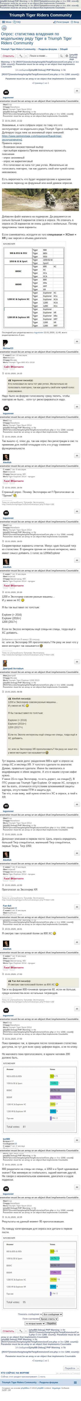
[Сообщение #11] (3, 974)
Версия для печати (4, 28)
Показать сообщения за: (30, 1314)
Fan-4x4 (7, 906)
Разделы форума (49, 1382)
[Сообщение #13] (3, 1165)
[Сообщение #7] (3, 692)
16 (16, 908)
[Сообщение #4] (3, 488)
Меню (8, 22)
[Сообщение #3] (3, 437)
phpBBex (25, 1388)
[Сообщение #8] (3, 834)
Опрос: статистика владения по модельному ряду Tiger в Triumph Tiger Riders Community (36, 38)
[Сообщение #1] (3, 121)
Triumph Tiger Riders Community (40, 15)
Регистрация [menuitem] (62, 22)
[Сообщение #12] (3, 1039)
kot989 (6, 1139)
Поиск (61, 56)
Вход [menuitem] (76, 22)
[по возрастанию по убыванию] (35, 1323)
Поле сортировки (31, 1319)
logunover (38, 332)
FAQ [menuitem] (18, 22)
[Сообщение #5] (3, 541)
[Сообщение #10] (3, 929)
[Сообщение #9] (3, 885)
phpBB (40, 1388)
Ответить (8, 56)
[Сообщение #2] (3, 373)
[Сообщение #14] (3, 1217)
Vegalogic (56, 1388)
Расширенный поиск (67, 56)
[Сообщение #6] (3, 592)
